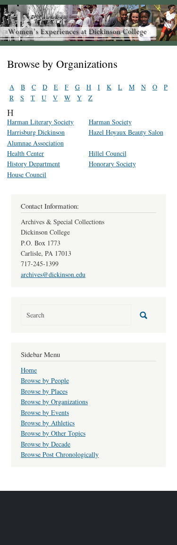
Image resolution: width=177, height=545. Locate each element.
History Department (33, 163)
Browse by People (45, 380)
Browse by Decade (45, 443)
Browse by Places (44, 391)
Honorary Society (112, 163)
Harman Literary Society (40, 121)
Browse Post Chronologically (60, 454)
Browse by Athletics (48, 422)
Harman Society (110, 121)
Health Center (25, 153)
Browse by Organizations (54, 401)
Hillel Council (107, 153)
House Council (26, 174)
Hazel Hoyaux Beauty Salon (126, 132)
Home (29, 370)
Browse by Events (45, 412)
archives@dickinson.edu (53, 274)
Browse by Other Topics (53, 433)
